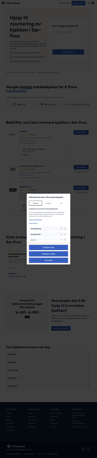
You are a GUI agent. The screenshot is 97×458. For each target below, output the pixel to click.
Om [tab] (61, 203)
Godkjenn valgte (48, 254)
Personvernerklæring (35, 220)
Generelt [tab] (35, 203)
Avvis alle (48, 260)
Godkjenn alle (48, 247)
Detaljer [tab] (48, 203)
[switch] (61, 229)
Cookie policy (33, 223)
